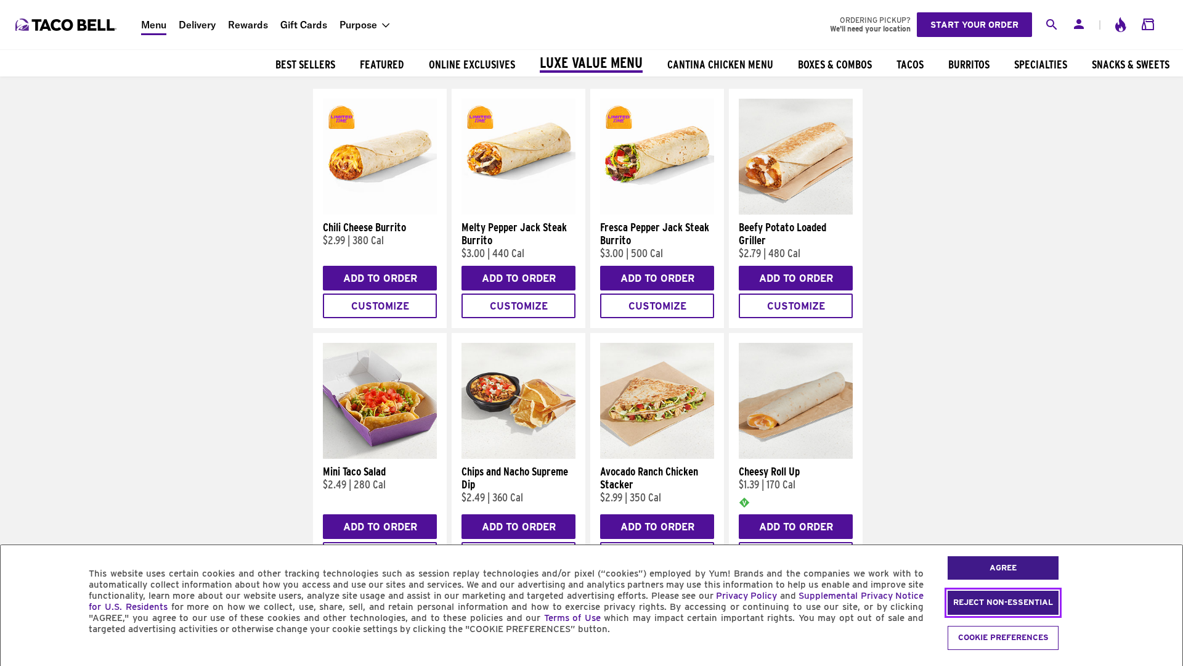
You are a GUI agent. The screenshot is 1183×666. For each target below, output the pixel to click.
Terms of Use (572, 617)
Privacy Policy (746, 595)
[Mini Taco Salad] (380, 456)
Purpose (358, 24)
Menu (153, 24)
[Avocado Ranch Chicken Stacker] (657, 456)
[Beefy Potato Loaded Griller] (796, 211)
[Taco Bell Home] (67, 24)
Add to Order (380, 278)
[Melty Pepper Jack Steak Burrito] (518, 211)
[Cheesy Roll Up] (796, 456)
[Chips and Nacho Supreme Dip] (518, 456)
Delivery (197, 24)
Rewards (248, 24)
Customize (380, 306)
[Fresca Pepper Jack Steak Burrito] (657, 211)
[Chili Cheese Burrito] (380, 211)
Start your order (974, 25)
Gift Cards (303, 24)
